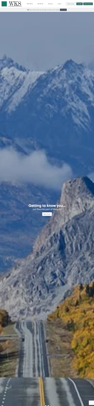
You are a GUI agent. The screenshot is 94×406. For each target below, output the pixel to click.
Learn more (63, 10)
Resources (50, 4)
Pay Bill (79, 4)
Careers (59, 4)
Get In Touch (88, 4)
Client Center (71, 4)
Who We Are (40, 4)
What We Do (30, 4)
